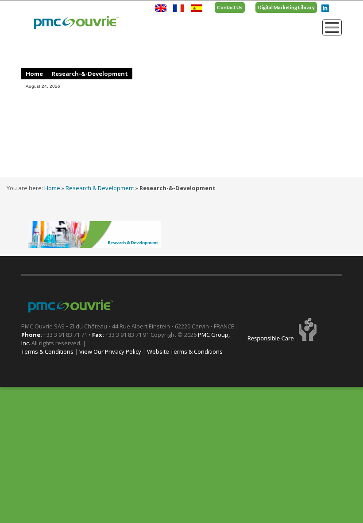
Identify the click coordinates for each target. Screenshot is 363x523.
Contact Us (230, 7)
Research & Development (100, 188)
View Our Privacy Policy (110, 351)
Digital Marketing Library (286, 7)
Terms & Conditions (47, 351)
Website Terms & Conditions (185, 351)
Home (34, 74)
